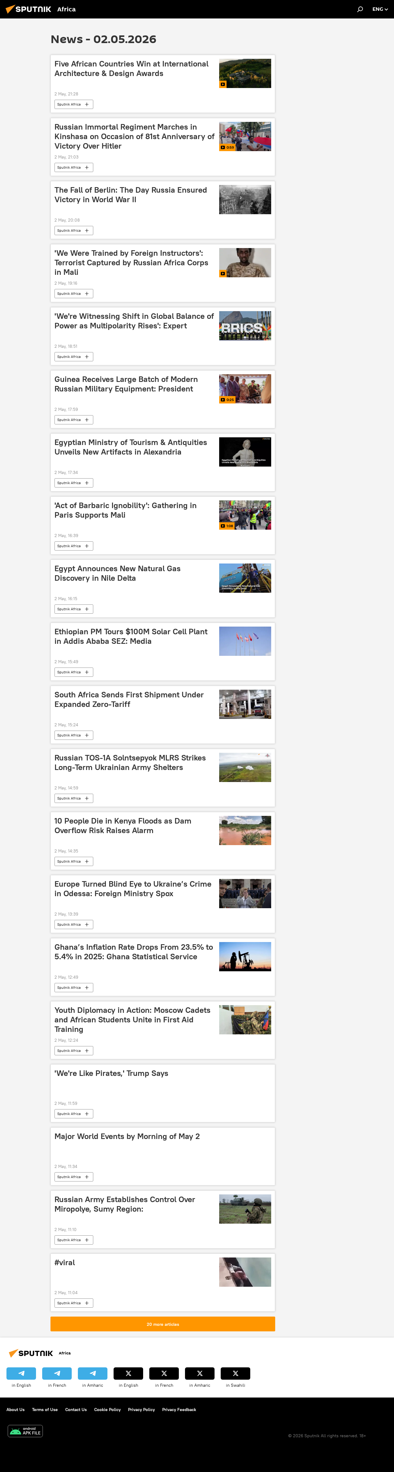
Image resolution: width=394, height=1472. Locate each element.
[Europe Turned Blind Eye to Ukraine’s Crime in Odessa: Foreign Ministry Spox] (245, 893)
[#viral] (245, 1272)
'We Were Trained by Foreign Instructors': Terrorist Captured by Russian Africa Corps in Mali (131, 262)
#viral (64, 1262)
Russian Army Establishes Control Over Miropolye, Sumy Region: (124, 1204)
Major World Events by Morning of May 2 (127, 1136)
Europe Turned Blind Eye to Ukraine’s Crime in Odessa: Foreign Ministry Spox (132, 888)
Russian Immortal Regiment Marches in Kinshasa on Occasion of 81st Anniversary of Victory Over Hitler (134, 136)
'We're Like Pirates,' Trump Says (111, 1073)
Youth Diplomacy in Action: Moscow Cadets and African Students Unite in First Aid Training (132, 1019)
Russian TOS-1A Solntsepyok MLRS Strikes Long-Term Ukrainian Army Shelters (130, 762)
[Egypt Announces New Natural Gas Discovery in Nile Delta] (245, 578)
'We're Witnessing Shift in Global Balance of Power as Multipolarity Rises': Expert (134, 321)
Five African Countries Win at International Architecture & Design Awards (131, 68)
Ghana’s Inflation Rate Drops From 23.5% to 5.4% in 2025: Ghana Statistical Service (133, 951)
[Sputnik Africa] (30, 14)
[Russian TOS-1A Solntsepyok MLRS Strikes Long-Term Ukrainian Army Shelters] (245, 767)
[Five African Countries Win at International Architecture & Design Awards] (245, 73)
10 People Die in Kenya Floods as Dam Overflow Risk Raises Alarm (122, 825)
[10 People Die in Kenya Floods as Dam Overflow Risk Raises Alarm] (245, 830)
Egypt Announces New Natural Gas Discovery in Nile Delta (117, 573)
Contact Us (76, 1409)
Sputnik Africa (69, 104)
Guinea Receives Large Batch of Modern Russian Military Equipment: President (126, 384)
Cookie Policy (107, 1409)
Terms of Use (45, 1409)
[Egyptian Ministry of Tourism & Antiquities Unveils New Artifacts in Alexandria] (245, 452)
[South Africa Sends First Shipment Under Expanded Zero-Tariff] (245, 704)
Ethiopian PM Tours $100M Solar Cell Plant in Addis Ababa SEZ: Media (130, 636)
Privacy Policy (141, 1409)
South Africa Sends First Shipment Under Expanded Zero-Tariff (129, 699)
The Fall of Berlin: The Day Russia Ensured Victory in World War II (130, 194)
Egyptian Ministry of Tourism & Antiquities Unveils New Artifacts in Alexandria (130, 447)
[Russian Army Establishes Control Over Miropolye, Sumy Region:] (245, 1209)
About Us (15, 1409)
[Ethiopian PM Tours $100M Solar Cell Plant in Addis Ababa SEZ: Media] (245, 641)
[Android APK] (25, 1432)
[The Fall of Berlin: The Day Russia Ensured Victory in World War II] (245, 199)
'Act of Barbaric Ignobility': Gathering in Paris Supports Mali (125, 510)
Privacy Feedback (179, 1409)
